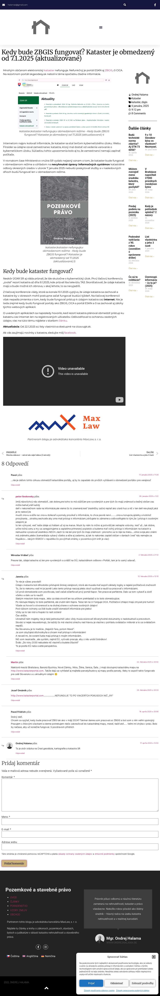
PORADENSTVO (19, 905)
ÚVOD (13, 897)
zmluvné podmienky (105, 854)
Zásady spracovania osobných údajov (132, 990)
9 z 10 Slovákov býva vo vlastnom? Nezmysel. (151, 140)
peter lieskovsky (25, 496)
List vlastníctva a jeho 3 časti (151, 241)
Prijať (91, 983)
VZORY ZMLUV (18, 910)
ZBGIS (108, 70)
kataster (49, 70)
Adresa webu (9, 842)
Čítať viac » (133, 160)
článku (63, 320)
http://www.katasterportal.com (27, 670)
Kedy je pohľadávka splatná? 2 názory (151, 211)
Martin (14, 662)
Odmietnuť (116, 983)
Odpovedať (15, 485)
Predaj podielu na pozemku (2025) (134, 211)
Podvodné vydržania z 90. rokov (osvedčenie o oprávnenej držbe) (135, 247)
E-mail (6, 829)
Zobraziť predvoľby (143, 983)
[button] (153, 956)
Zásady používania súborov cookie (99, 990)
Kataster (136, 98)
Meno (6, 817)
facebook (70, 332)
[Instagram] (45, 947)
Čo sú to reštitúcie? (134, 278)
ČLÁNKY (14, 901)
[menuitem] (13, 956)
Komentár (8, 777)
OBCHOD (15, 914)
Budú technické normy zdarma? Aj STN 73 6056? (134, 142)
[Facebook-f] (38, 947)
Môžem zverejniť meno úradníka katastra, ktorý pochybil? (134, 177)
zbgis (144, 102)
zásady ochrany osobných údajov (75, 854)
